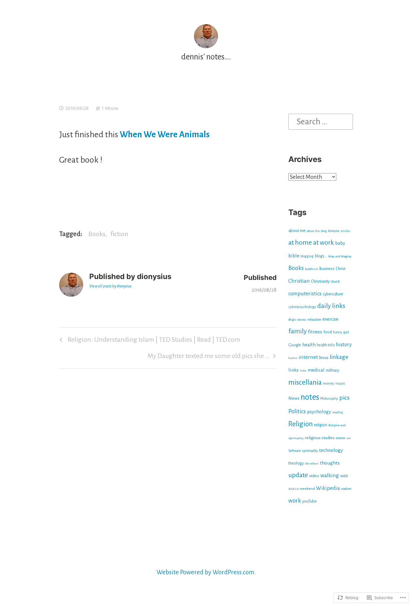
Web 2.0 (293, 488)
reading (337, 412)
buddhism (311, 269)
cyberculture (333, 294)
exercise (330, 319)
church (335, 281)
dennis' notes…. (206, 56)
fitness (315, 331)
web (344, 476)
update (298, 475)
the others (312, 463)
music (340, 383)
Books (97, 234)
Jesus (323, 357)
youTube (309, 501)
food (327, 332)
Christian (299, 281)
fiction (119, 234)
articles (345, 231)
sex (348, 438)
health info (326, 345)
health (308, 344)
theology (296, 463)
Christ (340, 269)
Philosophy (329, 399)
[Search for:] (320, 121)
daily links (331, 306)
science (340, 438)
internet (308, 357)
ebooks (301, 319)
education (314, 319)
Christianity (320, 281)
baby (340, 243)
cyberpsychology (302, 307)
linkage (339, 357)
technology (331, 450)
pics (344, 397)
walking (329, 475)
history (344, 344)
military (332, 370)
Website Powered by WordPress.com (205, 572)
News (293, 398)
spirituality (310, 451)
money (328, 383)
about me (297, 230)
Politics (297, 411)
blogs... (321, 256)
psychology (319, 411)
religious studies (319, 437)
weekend (307, 489)
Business (326, 269)
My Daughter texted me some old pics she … (208, 358)
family (297, 331)
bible (293, 255)
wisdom (346, 488)
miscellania (305, 382)
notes (310, 397)
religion (320, 425)
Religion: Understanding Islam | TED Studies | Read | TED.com (149, 342)
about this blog (317, 231)
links (293, 370)
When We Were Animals (165, 134)
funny (337, 332)
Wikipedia (328, 488)
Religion (300, 424)
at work (323, 242)
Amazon (333, 231)
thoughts (330, 463)
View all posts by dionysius (110, 286)
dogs (292, 320)
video (314, 476)
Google (294, 345)
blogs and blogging (339, 256)
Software (294, 450)
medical (316, 370)
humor (292, 358)
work (294, 500)
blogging (307, 256)
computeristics (305, 294)
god (346, 332)
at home (300, 242)
